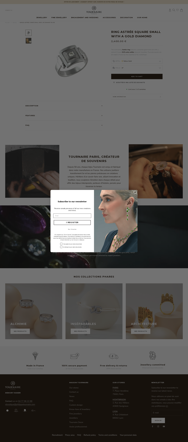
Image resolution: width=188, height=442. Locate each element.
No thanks (72, 229)
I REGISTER (72, 222)
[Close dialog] (135, 192)
